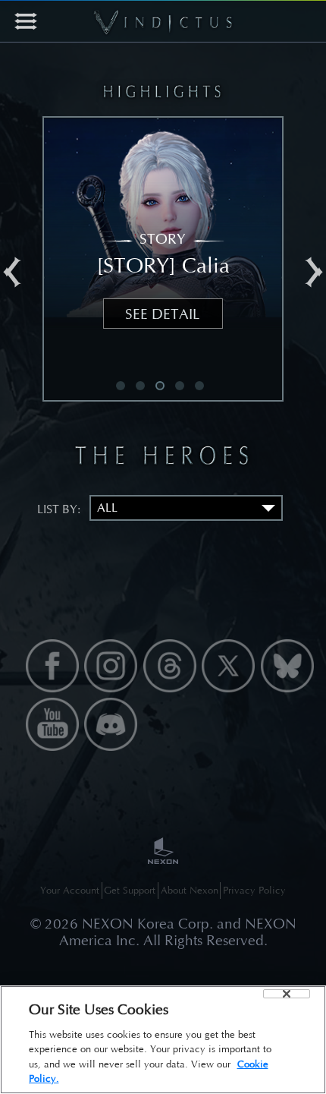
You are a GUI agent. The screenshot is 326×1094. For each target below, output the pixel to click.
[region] (163, 1039)
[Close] (286, 993)
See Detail (162, 314)
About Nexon (189, 890)
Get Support (129, 890)
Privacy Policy (254, 890)
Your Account (69, 890)
